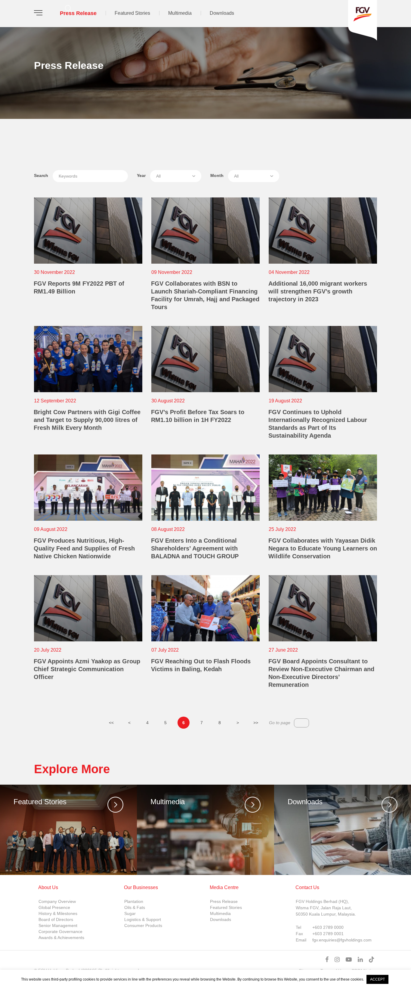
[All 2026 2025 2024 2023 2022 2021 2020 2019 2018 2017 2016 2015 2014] (175, 176)
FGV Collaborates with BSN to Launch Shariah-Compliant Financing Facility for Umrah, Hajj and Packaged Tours (205, 295)
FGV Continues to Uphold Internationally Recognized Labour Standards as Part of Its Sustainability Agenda (317, 424)
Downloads (222, 13)
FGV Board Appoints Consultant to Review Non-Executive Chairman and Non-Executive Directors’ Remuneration (321, 673)
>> (255, 722)
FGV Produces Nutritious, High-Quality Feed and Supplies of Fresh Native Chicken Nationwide (84, 548)
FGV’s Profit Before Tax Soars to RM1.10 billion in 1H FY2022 (197, 416)
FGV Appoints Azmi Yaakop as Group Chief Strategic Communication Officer (87, 669)
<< (111, 722)
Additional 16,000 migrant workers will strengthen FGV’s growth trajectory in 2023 (317, 291)
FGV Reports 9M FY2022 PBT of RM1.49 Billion (79, 287)
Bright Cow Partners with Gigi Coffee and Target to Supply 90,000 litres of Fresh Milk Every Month (87, 420)
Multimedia (180, 13)
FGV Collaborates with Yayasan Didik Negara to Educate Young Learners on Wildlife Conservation (322, 548)
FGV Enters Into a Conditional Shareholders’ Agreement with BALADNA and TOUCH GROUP (195, 548)
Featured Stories (132, 13)
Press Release (78, 13)
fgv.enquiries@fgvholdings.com (342, 940)
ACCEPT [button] (377, 979)
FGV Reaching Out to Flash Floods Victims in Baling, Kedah (201, 665)
